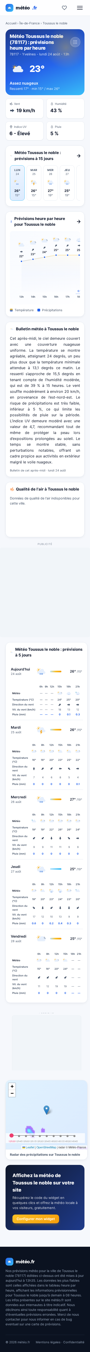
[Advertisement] (45, 592)
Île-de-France (29, 23)
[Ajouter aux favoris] (64, 7)
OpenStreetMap (46, 1147)
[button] (46, 1110)
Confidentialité (73, 1342)
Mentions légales (48, 1342)
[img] (46, 1114)
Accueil (11, 23)
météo (26, 8)
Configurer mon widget (36, 1219)
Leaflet (29, 1147)
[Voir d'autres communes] (75, 42)
